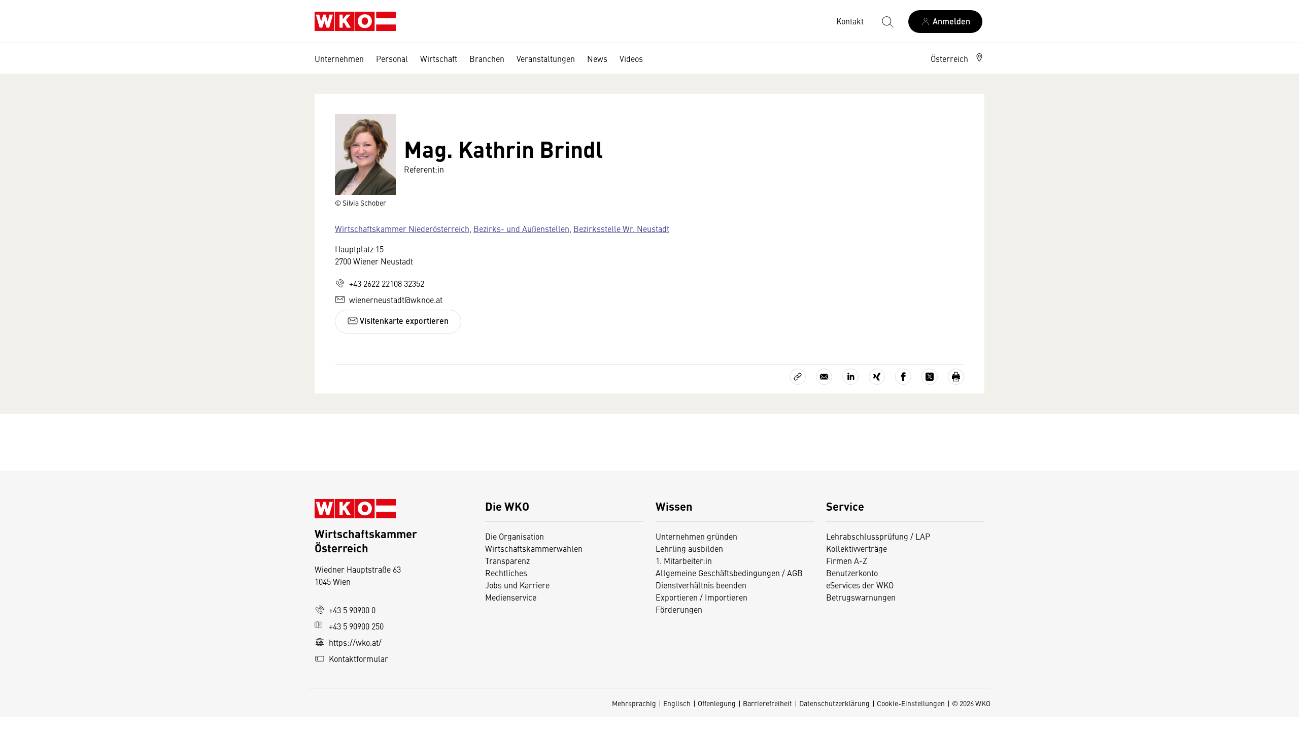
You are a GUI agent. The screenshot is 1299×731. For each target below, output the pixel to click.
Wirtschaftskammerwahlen (534, 548)
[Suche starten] (887, 21)
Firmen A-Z (846, 560)
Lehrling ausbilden (689, 548)
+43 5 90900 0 (352, 609)
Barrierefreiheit (767, 703)
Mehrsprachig (634, 703)
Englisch (677, 703)
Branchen (486, 58)
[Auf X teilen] (929, 377)
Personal (392, 58)
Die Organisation (514, 536)
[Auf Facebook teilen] (903, 377)
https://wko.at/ (355, 642)
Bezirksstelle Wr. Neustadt (621, 228)
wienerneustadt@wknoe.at (395, 299)
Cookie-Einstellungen (911, 703)
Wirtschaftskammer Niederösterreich (402, 228)
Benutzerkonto (852, 572)
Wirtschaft (438, 58)
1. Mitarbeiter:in (684, 560)
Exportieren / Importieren (701, 597)
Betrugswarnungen (862, 597)
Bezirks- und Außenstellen (521, 228)
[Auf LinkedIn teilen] (850, 377)
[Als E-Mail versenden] (824, 377)
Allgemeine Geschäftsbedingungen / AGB (729, 572)
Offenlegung (717, 703)
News (597, 58)
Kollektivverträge (856, 548)
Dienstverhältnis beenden (701, 584)
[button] (957, 58)
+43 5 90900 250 (356, 626)
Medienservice (510, 597)
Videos (631, 58)
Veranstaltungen (546, 58)
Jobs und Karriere (517, 584)
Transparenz (507, 560)
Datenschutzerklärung (834, 703)
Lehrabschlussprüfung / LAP (878, 536)
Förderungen (679, 609)
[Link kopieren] (798, 377)
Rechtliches (506, 572)
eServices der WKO (860, 584)
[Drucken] (956, 377)
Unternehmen (339, 58)
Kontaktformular (358, 658)
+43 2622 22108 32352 (386, 283)
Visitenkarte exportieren (403, 320)
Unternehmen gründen (696, 536)
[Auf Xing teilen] (877, 377)
